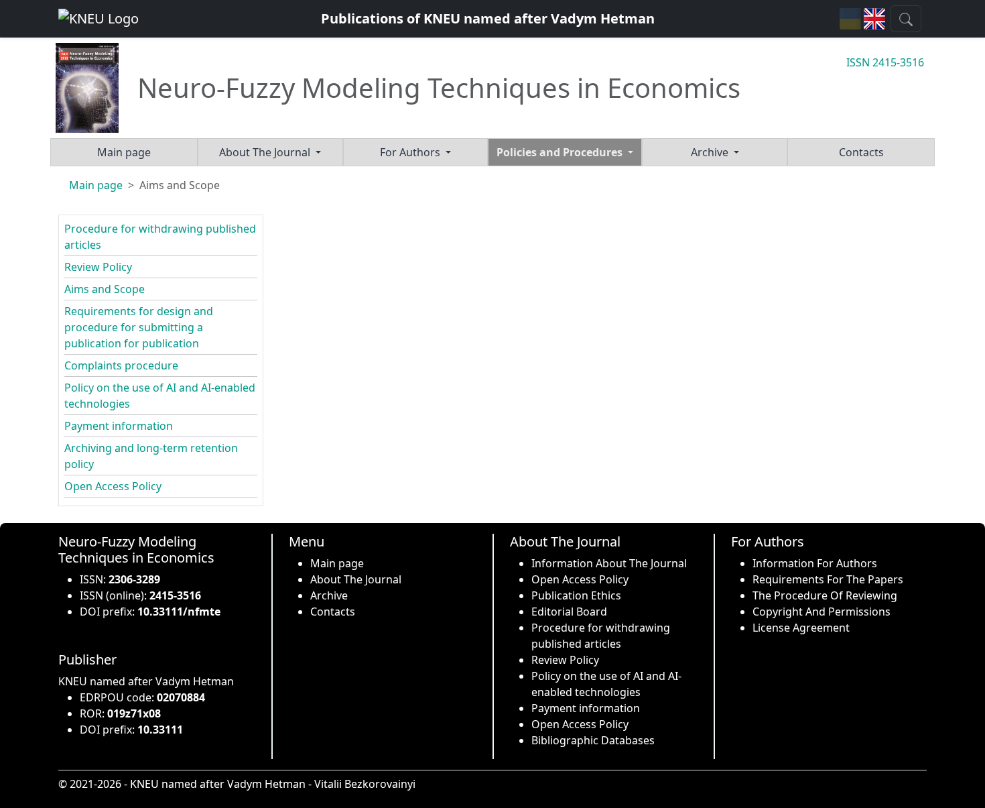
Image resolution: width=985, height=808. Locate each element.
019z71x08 (134, 713)
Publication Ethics (576, 595)
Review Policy (98, 266)
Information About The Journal (609, 563)
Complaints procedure (121, 365)
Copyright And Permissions (821, 611)
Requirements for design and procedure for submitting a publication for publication (138, 327)
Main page (124, 152)
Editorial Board (569, 611)
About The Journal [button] (266, 152)
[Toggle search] (906, 18)
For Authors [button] (411, 152)
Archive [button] (711, 152)
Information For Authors (814, 563)
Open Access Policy (112, 486)
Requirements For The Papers (827, 579)
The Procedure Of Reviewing (824, 595)
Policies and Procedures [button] (561, 152)
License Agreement (801, 627)
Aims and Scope (104, 289)
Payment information (118, 425)
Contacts (861, 152)
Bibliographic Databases (593, 740)
